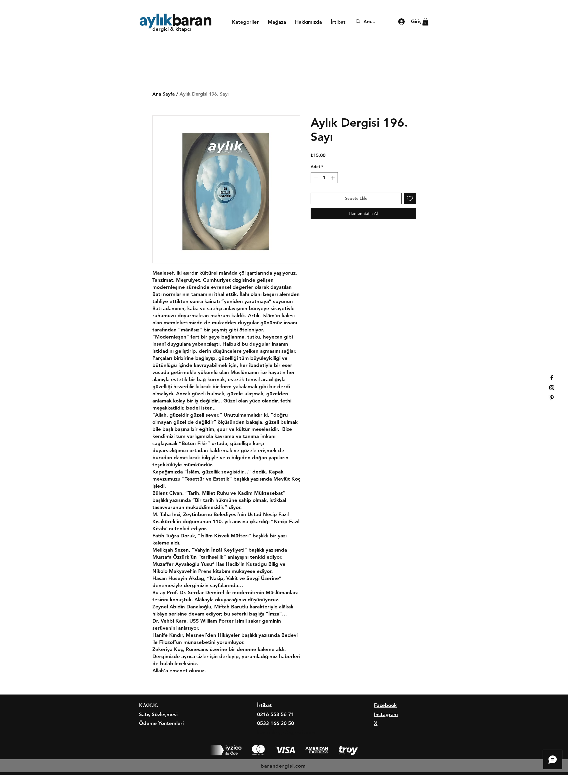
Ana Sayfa (163, 94)
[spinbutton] (324, 178)
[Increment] (333, 178)
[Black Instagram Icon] (551, 387)
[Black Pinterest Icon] (551, 397)
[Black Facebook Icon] (551, 377)
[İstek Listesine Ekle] (410, 198)
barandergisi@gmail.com (286, 732)
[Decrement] (315, 178)
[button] (245, 21)
